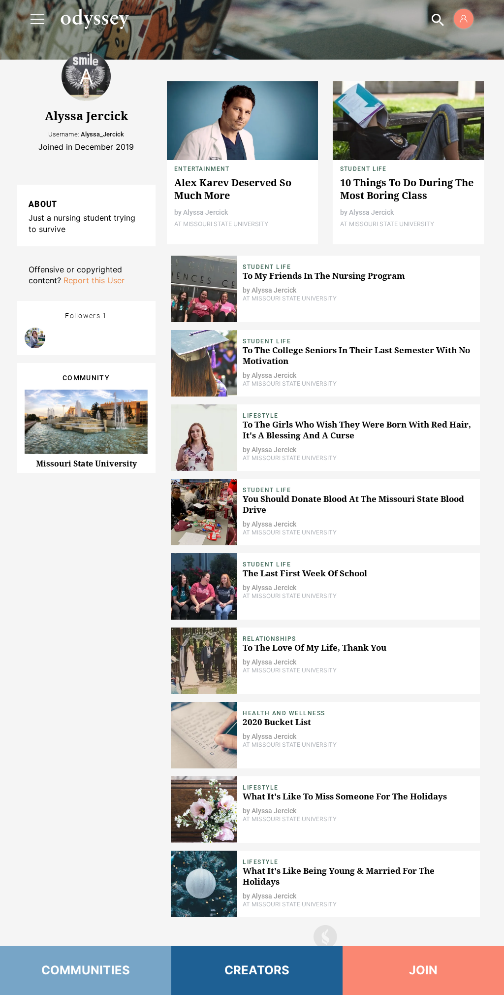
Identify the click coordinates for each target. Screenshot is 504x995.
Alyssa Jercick (205, 212)
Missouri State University (86, 463)
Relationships (269, 638)
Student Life (363, 169)
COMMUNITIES (85, 970)
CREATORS (257, 970)
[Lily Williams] (35, 338)
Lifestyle (261, 415)
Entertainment (202, 169)
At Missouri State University (221, 224)
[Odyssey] (94, 18)
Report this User (94, 280)
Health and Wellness (284, 713)
